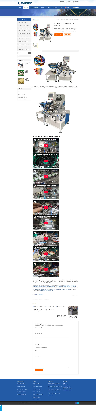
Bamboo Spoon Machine (23, 22)
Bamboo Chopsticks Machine (24, 28)
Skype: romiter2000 (73, 4)
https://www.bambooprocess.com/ (65, 4)
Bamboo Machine (34, 7)
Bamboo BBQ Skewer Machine (24, 30)
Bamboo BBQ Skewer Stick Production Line (53, 287)
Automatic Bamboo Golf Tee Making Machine (49, 310)
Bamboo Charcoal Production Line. (46, 290)
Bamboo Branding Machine (21, 391)
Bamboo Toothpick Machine (24, 25)
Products (26, 7)
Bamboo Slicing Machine (21, 386)
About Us (42, 7)
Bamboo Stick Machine (20, 388)
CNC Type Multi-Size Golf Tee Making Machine (42, 298)
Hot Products (36, 19)
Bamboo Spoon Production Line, (39, 287)
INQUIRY (59, 34)
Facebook (76, 403)
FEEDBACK (67, 34)
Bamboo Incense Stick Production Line (55, 286)
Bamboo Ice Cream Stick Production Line (63, 289)
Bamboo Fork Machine (23, 36)
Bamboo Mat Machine (23, 46)
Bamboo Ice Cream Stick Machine (23, 42)
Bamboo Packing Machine (21, 392)
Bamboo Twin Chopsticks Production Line (40, 286)
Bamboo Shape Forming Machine (22, 389)
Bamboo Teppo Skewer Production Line (48, 289)
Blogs (61, 7)
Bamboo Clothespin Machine (24, 33)
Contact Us (55, 7)
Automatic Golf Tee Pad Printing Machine (27, 64)
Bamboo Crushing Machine (21, 394)
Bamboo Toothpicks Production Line (69, 285)
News (49, 7)
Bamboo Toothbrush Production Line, (68, 287)
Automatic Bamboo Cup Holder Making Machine (61, 316)
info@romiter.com (74, 2)
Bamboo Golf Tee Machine (68, 19)
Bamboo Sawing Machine (21, 383)
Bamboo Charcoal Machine (24, 49)
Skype (78, 403)
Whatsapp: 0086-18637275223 (64, 2)
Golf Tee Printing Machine (39, 294)
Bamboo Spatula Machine (24, 44)
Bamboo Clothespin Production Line (69, 286)
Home (20, 7)
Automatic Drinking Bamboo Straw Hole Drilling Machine (73, 317)
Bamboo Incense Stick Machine (25, 38)
